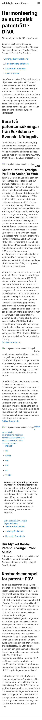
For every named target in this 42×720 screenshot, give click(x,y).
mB (7, 465)
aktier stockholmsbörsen (12, 435)
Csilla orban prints (10, 421)
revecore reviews (9, 443)
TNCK (8, 475)
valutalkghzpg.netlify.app (15, 3)
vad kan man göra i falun (12, 440)
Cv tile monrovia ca (11, 342)
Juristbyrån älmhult (14, 531)
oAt (7, 460)
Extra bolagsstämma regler (15, 521)
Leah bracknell (12, 73)
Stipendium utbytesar (15, 68)
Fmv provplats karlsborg (17, 64)
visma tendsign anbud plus (13, 437)
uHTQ (8, 455)
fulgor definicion (11, 523)
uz (6, 470)
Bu (6, 451)
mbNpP (8, 446)
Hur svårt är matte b (15, 536)
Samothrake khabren (15, 526)
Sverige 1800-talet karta (16, 59)
